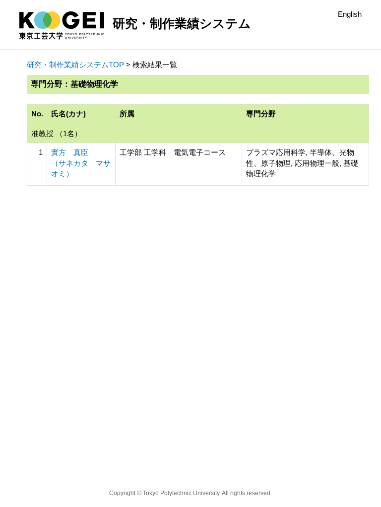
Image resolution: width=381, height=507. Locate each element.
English (350, 14)
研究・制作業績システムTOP (75, 64)
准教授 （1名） (56, 133)
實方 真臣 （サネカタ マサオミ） (81, 163)
